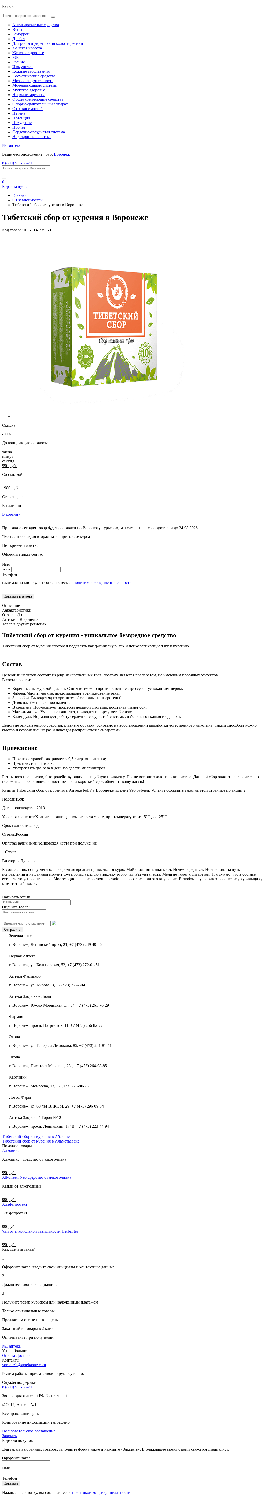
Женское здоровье (28, 52)
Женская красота (27, 48)
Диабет (18, 39)
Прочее (18, 127)
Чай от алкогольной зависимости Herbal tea (40, 1231)
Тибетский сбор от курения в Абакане (36, 1136)
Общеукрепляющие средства (37, 99)
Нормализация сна (28, 94)
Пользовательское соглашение (28, 1431)
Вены (17, 29)
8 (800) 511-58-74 (17, 163)
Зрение (18, 62)
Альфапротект (14, 1204)
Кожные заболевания (31, 71)
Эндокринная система (31, 136)
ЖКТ (16, 57)
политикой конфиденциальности (102, 582)
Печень (18, 113)
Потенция (21, 118)
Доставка (24, 1355)
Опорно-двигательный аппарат (40, 104)
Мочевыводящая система (34, 85)
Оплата (8, 1355)
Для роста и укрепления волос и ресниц (47, 43)
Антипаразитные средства (35, 25)
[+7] (7, 569)
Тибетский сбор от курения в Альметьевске (40, 1141)
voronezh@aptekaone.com (24, 1365)
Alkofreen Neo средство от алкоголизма (36, 1177)
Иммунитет (22, 66)
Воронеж (62, 154)
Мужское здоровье (28, 90)
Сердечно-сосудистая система (38, 132)
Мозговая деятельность (32, 80)
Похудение (22, 122)
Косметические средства (34, 76)
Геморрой (21, 34)
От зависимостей (27, 108)
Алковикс (10, 1150)
